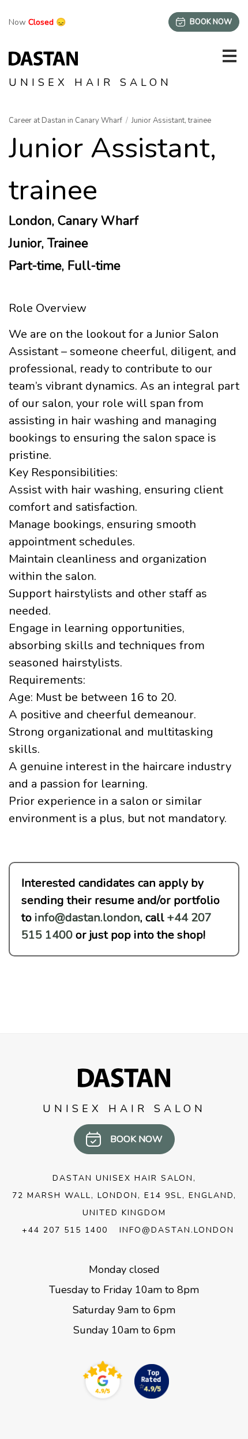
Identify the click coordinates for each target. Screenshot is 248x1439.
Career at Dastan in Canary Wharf (65, 120)
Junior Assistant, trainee (171, 120)
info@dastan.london (87, 917)
